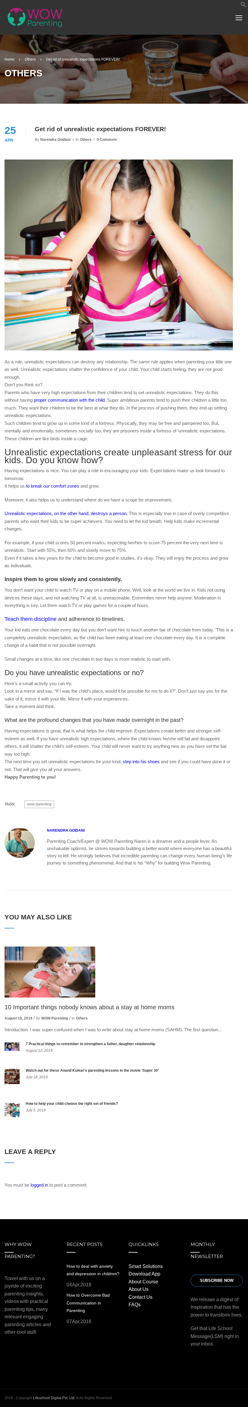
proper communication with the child (69, 400)
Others (86, 140)
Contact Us (140, 1297)
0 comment (107, 140)
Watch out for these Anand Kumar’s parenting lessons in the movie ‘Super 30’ (92, 1070)
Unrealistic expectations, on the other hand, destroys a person (65, 513)
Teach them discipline (31, 619)
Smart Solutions (146, 1266)
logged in (39, 1184)
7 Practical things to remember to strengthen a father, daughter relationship (90, 1044)
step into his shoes (141, 761)
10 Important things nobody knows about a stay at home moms (90, 1007)
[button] (243, 5)
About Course (143, 1281)
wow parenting (39, 804)
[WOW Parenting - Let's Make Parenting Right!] (35, 20)
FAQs (135, 1304)
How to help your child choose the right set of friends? (72, 1104)
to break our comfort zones (52, 485)
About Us (138, 1289)
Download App (144, 1273)
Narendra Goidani (55, 140)
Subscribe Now (216, 1280)
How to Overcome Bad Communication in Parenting (88, 1303)
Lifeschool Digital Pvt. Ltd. (54, 1398)
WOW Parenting (54, 1018)
